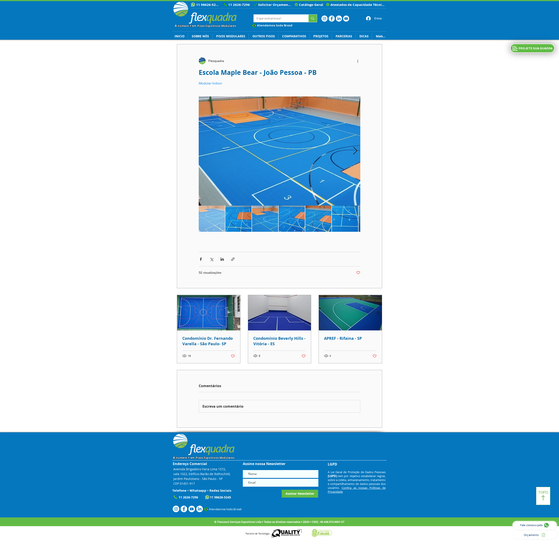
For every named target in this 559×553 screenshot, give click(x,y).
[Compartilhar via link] (233, 259)
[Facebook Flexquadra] (332, 18)
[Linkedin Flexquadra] (339, 18)
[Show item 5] (318, 219)
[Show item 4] (292, 219)
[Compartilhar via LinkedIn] (222, 259)
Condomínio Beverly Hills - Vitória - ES (279, 341)
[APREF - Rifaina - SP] (350, 312)
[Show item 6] (345, 219)
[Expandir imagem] (279, 151)
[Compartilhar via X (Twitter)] (211, 259)
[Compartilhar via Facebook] (201, 259)
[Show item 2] (238, 219)
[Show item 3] (265, 219)
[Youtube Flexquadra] (346, 18)
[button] (364, 36)
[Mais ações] (357, 61)
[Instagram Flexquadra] (324, 18)
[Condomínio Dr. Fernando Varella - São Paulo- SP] (208, 312)
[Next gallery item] (355, 151)
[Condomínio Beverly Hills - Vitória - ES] (279, 312)
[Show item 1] (212, 219)
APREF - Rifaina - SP (343, 338)
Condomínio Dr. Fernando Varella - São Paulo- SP (207, 341)
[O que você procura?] (312, 18)
